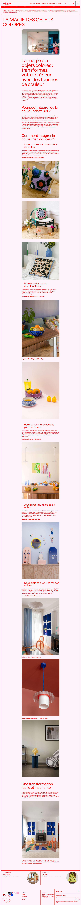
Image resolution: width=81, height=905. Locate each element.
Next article (44, 872)
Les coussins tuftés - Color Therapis (32, 157)
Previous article (8, 872)
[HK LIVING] (33, 878)
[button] (65, 3)
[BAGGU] (72, 878)
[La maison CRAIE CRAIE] (7, 3)
